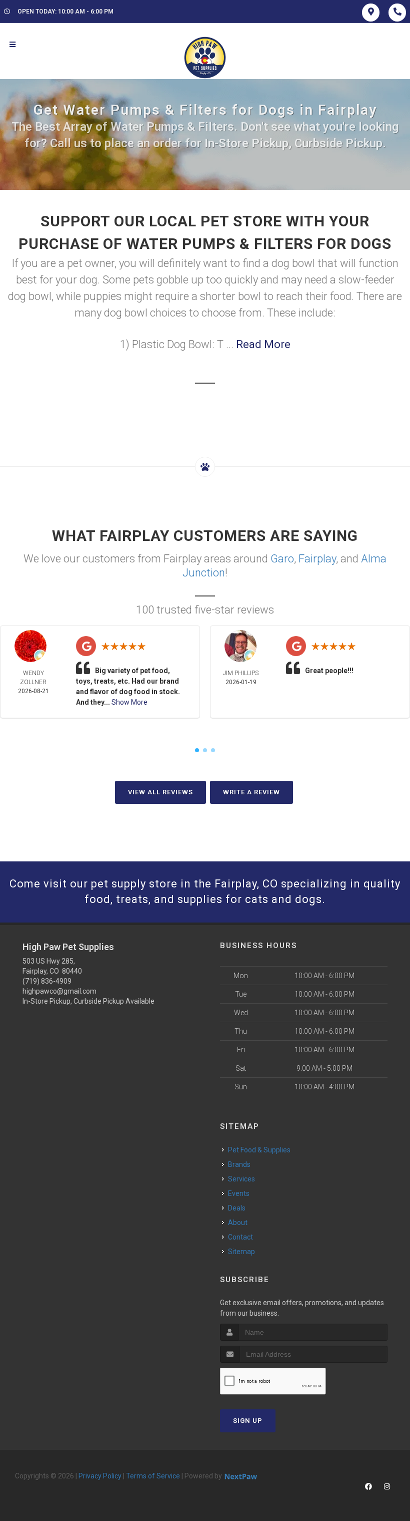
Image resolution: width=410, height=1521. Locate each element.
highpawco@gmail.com (59, 991)
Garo (282, 558)
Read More (263, 344)
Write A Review (251, 792)
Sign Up (247, 1420)
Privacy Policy (100, 1476)
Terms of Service (153, 1476)
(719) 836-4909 (47, 981)
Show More (130, 702)
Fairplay (317, 558)
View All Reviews (160, 792)
